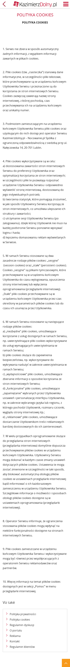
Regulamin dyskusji (22, 625)
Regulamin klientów (22, 647)
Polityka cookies (20, 619)
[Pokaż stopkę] (66, 663)
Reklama (15, 636)
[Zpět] (4, 4)
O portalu (16, 630)
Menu (66, 4)
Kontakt (15, 641)
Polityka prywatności (23, 614)
